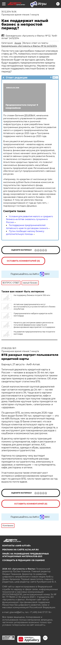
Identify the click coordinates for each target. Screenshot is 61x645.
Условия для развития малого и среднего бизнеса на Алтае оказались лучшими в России (29, 219)
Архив (17, 43)
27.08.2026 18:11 (8, 348)
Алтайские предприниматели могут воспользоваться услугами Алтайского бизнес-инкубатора (35, 306)
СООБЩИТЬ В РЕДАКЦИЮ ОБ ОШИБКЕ (23, 560)
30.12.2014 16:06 (8, 11)
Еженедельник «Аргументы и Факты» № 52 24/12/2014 (29, 46)
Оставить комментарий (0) (23, 261)
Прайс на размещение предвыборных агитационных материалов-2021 (25, 555)
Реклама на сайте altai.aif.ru (20, 549)
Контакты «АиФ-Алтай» (16, 545)
